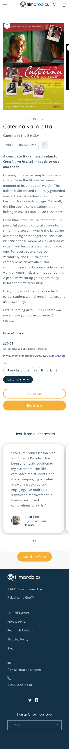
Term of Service (18, 613)
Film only (46, 370)
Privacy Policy (16, 622)
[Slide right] (43, 119)
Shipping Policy (18, 639)
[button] (5, 4)
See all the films (34, 557)
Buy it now (34, 405)
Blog (10, 648)
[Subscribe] (57, 725)
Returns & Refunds (20, 630)
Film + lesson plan (18, 370)
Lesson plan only (18, 379)
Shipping (20, 348)
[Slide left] (26, 119)
